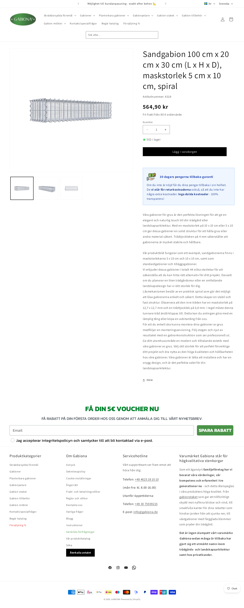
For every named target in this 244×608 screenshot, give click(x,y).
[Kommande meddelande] (165, 3)
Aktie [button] (150, 380)
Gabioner (15, 471)
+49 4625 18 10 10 (147, 479)
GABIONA (115, 599)
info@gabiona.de (145, 512)
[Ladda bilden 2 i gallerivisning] (46, 188)
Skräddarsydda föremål (24, 465)
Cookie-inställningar (78, 478)
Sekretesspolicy (75, 471)
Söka (69, 545)
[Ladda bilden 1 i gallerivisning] (21, 188)
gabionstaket (188, 497)
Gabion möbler (19, 505)
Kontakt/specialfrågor (23, 512)
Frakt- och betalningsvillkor (83, 491)
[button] (60, 15)
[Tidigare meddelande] (78, 3)
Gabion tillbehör (20, 498)
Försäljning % (18, 525)
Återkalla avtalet (80, 552)
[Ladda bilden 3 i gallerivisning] (71, 188)
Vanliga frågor (74, 512)
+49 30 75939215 (146, 504)
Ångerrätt (72, 485)
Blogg (69, 518)
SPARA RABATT (215, 430)
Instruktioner (74, 525)
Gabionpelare (18, 485)
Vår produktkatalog (78, 538)
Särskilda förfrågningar (80, 532)
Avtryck (70, 465)
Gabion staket (18, 491)
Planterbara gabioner (23, 478)
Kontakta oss (74, 505)
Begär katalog (18, 518)
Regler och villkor (77, 498)
